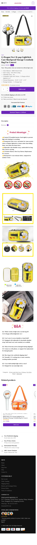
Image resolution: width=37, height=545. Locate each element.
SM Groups (9, 414)
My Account (4, 479)
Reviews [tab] (4, 125)
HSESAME (19, 374)
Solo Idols (8, 11)
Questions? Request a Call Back (18, 112)
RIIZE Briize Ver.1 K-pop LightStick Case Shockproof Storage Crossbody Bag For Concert (15, 417)
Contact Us (4, 472)
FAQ (2, 470)
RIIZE (4, 414)
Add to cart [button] (16, 424)
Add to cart (21, 89)
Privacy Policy (5, 488)
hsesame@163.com (6, 506)
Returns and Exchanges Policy (9, 486)
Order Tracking (5, 481)
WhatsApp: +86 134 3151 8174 (9, 503)
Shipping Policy (5, 483)
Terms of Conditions (6, 490)
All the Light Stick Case (15, 372)
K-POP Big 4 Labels (22, 413)
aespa (35, 413)
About (2, 465)
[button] (32, 3)
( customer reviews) (15, 85)
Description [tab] (4, 121)
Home (2, 11)
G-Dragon (14, 11)
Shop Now (4, 467)
